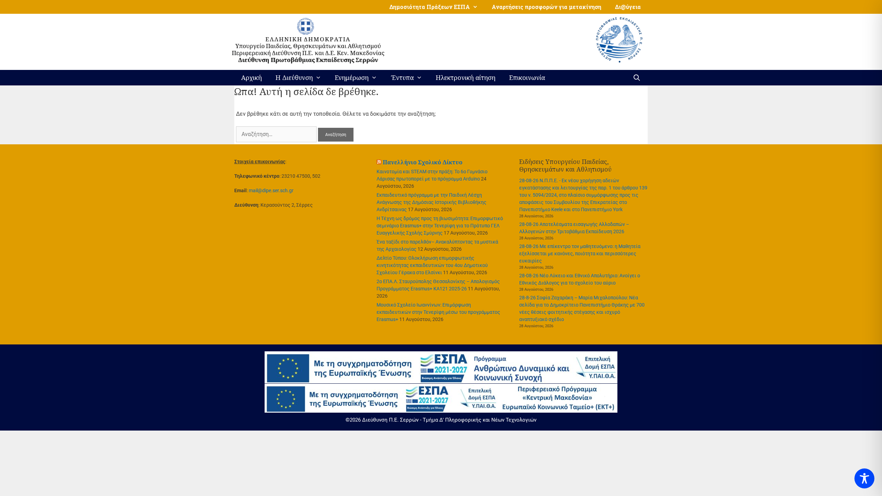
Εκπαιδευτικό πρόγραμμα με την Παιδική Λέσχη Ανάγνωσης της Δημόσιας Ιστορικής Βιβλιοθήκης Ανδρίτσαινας (431, 202)
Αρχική (251, 77)
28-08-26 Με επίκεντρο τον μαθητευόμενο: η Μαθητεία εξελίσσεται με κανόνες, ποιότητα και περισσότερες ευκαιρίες (579, 254)
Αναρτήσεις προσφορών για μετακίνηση (546, 6)
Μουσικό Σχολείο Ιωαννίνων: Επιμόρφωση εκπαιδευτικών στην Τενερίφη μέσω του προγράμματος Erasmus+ (438, 312)
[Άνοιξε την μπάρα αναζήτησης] (637, 77)
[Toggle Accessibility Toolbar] (864, 478)
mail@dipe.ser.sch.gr (271, 190)
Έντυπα (402, 77)
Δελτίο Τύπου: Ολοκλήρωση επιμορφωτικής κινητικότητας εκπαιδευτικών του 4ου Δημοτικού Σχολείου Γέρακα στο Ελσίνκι (432, 265)
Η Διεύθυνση (294, 77)
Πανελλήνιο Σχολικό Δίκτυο (422, 162)
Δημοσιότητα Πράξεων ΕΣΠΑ (429, 6)
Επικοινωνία (527, 77)
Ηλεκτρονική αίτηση (465, 77)
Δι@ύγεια (628, 6)
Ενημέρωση (352, 77)
